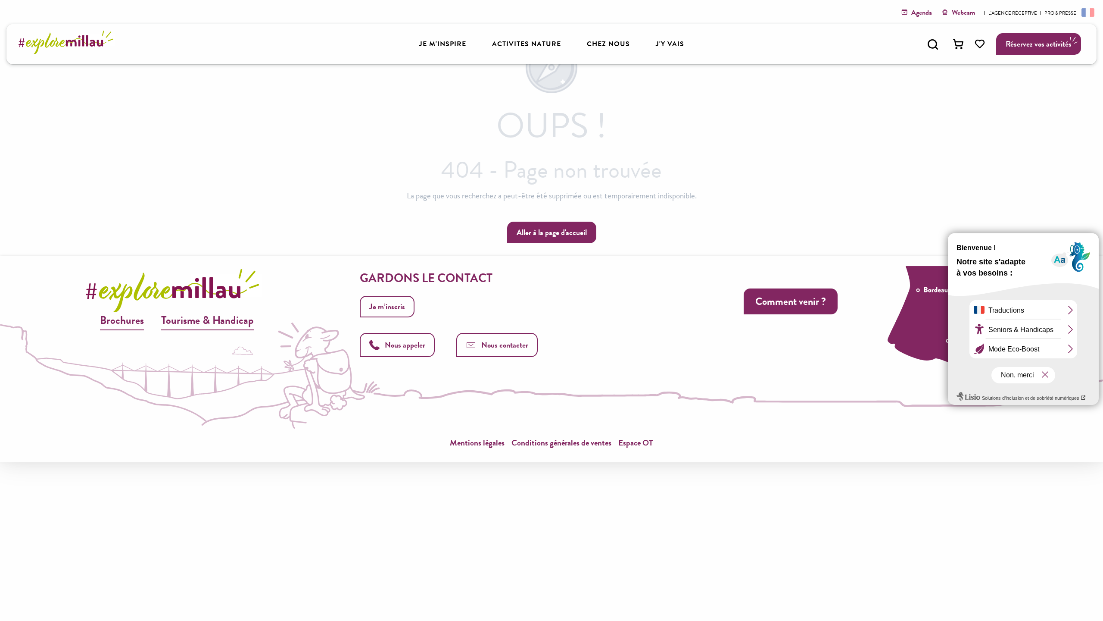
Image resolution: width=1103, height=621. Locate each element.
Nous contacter (504, 345)
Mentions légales (477, 442)
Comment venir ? (790, 301)
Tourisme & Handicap (207, 320)
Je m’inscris (387, 306)
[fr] (1087, 12)
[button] (933, 44)
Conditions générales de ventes (561, 442)
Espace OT (635, 442)
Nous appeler (405, 345)
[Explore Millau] (68, 51)
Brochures (122, 320)
